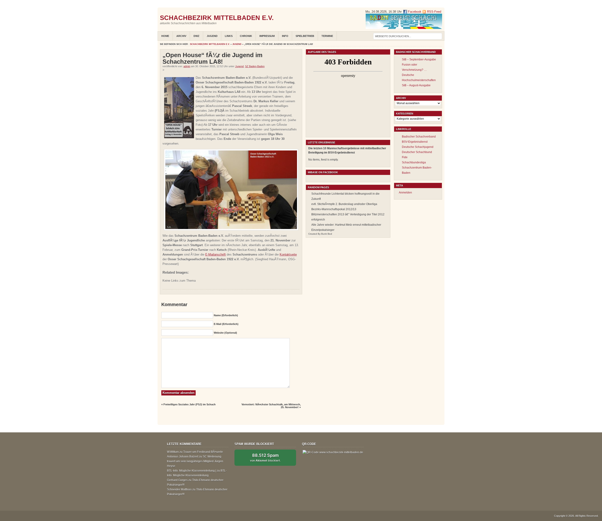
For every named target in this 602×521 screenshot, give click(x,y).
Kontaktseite (288, 254)
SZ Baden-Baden (255, 66)
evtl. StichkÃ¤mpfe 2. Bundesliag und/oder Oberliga (344, 204)
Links (229, 36)
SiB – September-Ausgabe (419, 59)
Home (165, 36)
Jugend (212, 36)
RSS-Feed (434, 11)
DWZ (196, 36)
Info (285, 36)
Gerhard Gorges (177, 480)
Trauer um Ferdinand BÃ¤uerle (203, 452)
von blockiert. (265, 457)
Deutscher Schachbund (417, 152)
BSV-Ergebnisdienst (415, 141)
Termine (327, 36)
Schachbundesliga (414, 162)
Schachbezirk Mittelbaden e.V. (217, 17)
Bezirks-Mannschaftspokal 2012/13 (333, 209)
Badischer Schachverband (419, 136)
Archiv (181, 36)
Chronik (246, 36)
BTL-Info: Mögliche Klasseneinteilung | (191, 470)
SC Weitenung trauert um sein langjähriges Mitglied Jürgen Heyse (195, 461)
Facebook (414, 11)
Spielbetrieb (305, 36)
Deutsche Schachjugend (417, 147)
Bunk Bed (326, 234)
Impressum (267, 36)
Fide (405, 157)
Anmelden (405, 192)
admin (186, 66)
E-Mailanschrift (215, 254)
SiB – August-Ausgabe (416, 85)
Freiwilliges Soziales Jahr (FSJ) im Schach (189, 404)
